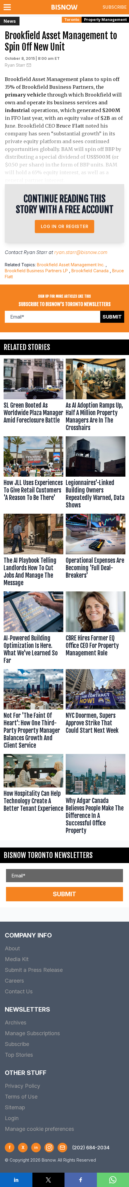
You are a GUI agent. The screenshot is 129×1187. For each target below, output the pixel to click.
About (12, 948)
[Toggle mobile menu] (8, 7)
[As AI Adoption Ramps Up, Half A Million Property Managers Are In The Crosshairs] (95, 396)
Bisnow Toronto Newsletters (48, 855)
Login (12, 1118)
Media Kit (16, 959)
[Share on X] (48, 1180)
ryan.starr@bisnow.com (80, 252)
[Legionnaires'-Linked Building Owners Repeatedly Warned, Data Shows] (95, 474)
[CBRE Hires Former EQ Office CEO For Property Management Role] (95, 629)
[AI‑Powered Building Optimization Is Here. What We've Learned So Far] (33, 629)
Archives (15, 1022)
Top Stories (19, 1055)
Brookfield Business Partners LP (36, 270)
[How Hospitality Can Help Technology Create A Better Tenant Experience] (33, 795)
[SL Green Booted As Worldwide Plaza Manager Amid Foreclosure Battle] (33, 396)
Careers (14, 981)
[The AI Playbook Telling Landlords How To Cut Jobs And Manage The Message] (33, 551)
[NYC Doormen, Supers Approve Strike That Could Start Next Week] (95, 710)
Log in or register (64, 226)
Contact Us (19, 991)
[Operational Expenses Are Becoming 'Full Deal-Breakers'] (95, 551)
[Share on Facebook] (80, 1180)
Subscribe (115, 7)
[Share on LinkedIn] (16, 1180)
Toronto (71, 19)
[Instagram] (49, 1147)
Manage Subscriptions (32, 1033)
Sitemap (15, 1107)
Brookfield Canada (90, 270)
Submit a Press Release (34, 970)
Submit (112, 317)
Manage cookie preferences (39, 1129)
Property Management (105, 19)
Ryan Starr (15, 65)
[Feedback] (62, 1147)
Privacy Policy (22, 1086)
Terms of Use (21, 1096)
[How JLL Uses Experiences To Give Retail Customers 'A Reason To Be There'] (33, 474)
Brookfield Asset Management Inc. (70, 264)
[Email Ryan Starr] (28, 65)
